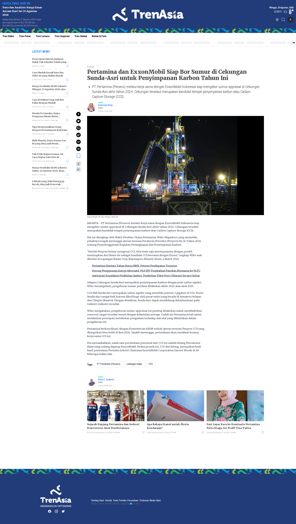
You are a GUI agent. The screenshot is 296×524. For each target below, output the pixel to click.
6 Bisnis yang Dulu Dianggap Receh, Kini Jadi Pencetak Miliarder (48, 184)
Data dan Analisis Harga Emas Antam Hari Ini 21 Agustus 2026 (22, 11)
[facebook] (78, 114)
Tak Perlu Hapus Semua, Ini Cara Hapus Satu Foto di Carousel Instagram (47, 157)
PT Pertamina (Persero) (108, 364)
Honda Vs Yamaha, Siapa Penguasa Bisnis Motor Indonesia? (46, 116)
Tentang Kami (97, 500)
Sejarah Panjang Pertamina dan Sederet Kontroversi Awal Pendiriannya (113, 426)
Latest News (41, 51)
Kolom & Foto (99, 36)
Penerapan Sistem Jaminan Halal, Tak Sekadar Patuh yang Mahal (49, 62)
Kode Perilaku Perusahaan (125, 500)
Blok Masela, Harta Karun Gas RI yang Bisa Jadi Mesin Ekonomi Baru (49, 143)
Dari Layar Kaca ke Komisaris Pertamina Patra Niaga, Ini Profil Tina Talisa (233, 426)
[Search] (284, 19)
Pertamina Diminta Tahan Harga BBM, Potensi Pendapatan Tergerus (134, 265)
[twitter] (78, 121)
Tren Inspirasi (62, 36)
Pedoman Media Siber (150, 500)
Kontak (108, 500)
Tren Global (80, 36)
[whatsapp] (78, 128)
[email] (78, 142)
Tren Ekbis (8, 36)
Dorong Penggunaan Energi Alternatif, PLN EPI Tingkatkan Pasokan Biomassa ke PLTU (146, 270)
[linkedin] (78, 149)
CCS (151, 364)
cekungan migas (134, 364)
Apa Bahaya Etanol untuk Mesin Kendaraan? (168, 426)
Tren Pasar (25, 36)
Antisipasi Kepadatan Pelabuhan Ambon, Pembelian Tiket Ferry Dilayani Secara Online (146, 275)
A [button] (78, 164)
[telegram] (78, 135)
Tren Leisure (43, 36)
